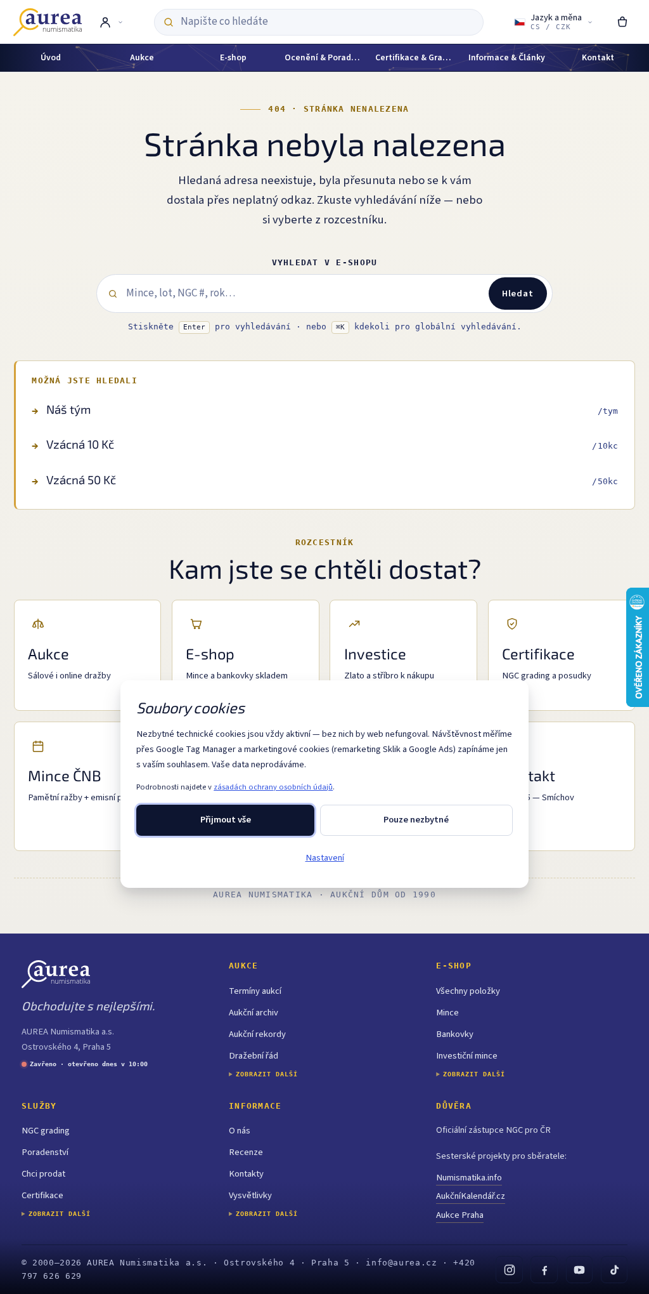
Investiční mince (467, 1055)
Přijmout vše (225, 819)
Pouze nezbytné (416, 819)
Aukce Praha (460, 1215)
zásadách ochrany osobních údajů (273, 787)
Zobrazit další (267, 1074)
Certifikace (42, 1195)
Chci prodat (43, 1173)
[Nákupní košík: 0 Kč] (623, 22)
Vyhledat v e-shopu (325, 262)
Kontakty (246, 1173)
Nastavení (324, 857)
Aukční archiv (253, 1012)
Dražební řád (253, 1055)
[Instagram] (509, 1269)
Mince (447, 1012)
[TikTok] (614, 1269)
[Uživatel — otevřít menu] (111, 22)
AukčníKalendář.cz (470, 1196)
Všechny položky (468, 991)
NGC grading (46, 1130)
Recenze (246, 1152)
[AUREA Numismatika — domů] (47, 22)
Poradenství (45, 1152)
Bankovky (454, 1034)
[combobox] (327, 21)
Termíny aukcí (255, 991)
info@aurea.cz (401, 1262)
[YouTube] (579, 1269)
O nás (239, 1130)
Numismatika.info (469, 1177)
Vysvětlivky (250, 1195)
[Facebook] (543, 1269)
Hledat (517, 293)
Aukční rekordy (257, 1034)
